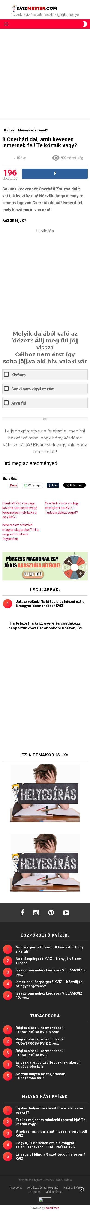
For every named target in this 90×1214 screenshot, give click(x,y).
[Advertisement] (45, 74)
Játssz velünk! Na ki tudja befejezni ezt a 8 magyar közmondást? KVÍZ (50, 604)
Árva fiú (18, 403)
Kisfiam (18, 374)
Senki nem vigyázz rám (32, 389)
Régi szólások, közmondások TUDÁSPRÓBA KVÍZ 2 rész (39, 1041)
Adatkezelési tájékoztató (42, 1187)
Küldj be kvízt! (72, 1187)
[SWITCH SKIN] (85, 24)
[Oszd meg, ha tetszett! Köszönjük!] (55, 174)
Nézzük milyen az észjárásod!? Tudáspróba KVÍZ (41, 1076)
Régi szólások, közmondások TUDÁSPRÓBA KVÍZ (39, 1053)
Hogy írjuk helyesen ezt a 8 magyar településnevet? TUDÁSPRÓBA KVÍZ (46, 1145)
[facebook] (22, 912)
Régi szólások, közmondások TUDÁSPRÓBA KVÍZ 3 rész (39, 1030)
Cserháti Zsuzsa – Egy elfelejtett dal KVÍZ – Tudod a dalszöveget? (61, 507)
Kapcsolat (15, 1187)
